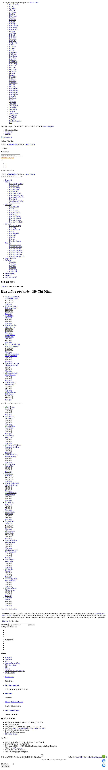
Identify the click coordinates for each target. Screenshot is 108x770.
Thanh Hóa (13, 107)
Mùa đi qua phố (10, 552)
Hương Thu (9, 466)
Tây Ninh (12, 102)
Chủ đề (7, 182)
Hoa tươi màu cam (15, 254)
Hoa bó (11, 208)
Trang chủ (8, 180)
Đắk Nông (12, 37)
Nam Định (12, 77)
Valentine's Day (14, 203)
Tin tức (7, 661)
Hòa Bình (12, 58)
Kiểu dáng (8, 205)
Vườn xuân (9, 561)
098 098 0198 (12, 174)
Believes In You (10, 456)
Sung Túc (8, 475)
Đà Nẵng (12, 8)
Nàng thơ (8, 571)
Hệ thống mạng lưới (12, 685)
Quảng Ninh (13, 94)
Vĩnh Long (13, 115)
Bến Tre (12, 22)
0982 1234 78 (30, 144)
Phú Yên (12, 86)
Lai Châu (12, 67)
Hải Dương (13, 52)
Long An (12, 75)
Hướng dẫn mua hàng (12, 663)
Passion (7, 599)
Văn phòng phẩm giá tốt (99, 757)
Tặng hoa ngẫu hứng (16, 201)
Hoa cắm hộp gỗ (14, 212)
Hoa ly (11, 231)
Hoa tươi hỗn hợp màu (16, 256)
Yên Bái (12, 119)
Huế (10, 123)
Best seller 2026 (10, 258)
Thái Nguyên (13, 105)
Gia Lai (11, 44)
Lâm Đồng (13, 69)
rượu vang (98, 613)
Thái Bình (12, 104)
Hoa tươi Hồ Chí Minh (82, 757)
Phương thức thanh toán (9, 627)
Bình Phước (13, 27)
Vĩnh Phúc (12, 117)
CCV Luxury (17, 748)
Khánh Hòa (13, 62)
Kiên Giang (13, 64)
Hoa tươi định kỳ (15, 216)
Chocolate (12, 262)
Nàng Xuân (9, 514)
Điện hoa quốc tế (10, 277)
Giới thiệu (8, 659)
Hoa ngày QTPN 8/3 (16, 184)
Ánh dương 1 (9, 384)
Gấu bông (12, 264)
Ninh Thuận (13, 83)
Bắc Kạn (12, 14)
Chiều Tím (8, 523)
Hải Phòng (12, 54)
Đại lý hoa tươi (10, 673)
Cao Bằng (12, 33)
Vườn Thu (8, 437)
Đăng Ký (31, 625)
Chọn (7, 766)
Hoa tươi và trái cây (15, 222)
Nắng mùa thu (10, 590)
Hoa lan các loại (14, 229)
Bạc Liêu (12, 18)
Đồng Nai (12, 41)
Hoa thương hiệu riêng (16, 197)
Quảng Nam (13, 90)
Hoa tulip (12, 235)
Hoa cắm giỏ (13, 210)
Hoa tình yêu (13, 191)
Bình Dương (13, 25)
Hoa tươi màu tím (15, 249)
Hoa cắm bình (14, 207)
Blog (6, 667)
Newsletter (4, 625)
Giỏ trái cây (13, 271)
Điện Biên (12, 39)
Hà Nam (12, 48)
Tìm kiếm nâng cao (7, 158)
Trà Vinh (12, 111)
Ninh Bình (12, 81)
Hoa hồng (12, 228)
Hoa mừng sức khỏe (16, 195)
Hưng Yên (12, 60)
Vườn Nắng (9, 428)
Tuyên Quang (13, 113)
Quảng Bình (13, 88)
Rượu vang (13, 270)
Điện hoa (4, 286)
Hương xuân (9, 533)
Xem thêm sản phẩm (9, 609)
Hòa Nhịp (8, 318)
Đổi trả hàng (9, 677)
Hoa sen (12, 237)
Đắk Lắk (12, 35)
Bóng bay (12, 266)
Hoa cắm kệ (13, 214)
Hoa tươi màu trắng (15, 250)
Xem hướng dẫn (48, 126)
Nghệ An (12, 79)
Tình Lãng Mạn (10, 308)
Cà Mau (12, 31)
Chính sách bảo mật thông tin (15, 671)
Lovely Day (9, 409)
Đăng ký (8, 134)
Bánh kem (12, 268)
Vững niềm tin (10, 495)
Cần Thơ (12, 10)
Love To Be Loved (11, 298)
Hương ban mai (10, 375)
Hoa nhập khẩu (10, 273)
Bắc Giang (12, 16)
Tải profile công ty (11, 734)
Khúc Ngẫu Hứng (11, 485)
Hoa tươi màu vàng (15, 247)
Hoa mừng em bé (15, 193)
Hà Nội (11, 6)
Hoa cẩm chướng (15, 241)
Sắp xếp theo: (5, 403)
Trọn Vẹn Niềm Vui (11, 346)
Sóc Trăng (12, 98)
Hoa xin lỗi (13, 199)
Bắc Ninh (12, 20)
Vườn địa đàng (10, 542)
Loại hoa (8, 224)
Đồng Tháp (13, 43)
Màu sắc (8, 243)
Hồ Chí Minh (33, 2)
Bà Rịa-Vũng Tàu (15, 121)
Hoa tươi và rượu (15, 220)
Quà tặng (8, 260)
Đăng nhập (8, 132)
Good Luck (9, 418)
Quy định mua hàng (12, 710)
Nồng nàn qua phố (11, 365)
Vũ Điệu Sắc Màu (11, 356)
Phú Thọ (12, 85)
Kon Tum (12, 65)
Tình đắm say (9, 394)
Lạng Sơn (12, 71)
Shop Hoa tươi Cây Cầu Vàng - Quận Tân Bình (29, 728)
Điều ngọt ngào (10, 580)
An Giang (12, 12)
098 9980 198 (12, 144)
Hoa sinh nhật (14, 186)
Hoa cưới (8, 275)
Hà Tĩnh (12, 50)
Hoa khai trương (14, 188)
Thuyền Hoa (9, 337)
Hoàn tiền (8, 693)
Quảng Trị (12, 96)
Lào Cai (12, 73)
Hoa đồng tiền (14, 233)
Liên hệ (7, 669)
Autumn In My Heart (12, 447)
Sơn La (11, 100)
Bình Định (12, 23)
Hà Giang (12, 46)
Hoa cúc (12, 239)
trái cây (8, 615)
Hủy (3, 766)
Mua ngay (8, 304)
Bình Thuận (13, 29)
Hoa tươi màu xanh (15, 252)
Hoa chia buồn (14, 189)
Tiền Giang (13, 109)
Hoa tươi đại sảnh (15, 218)
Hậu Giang (13, 56)
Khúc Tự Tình (10, 327)
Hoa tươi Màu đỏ (15, 245)
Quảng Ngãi (13, 92)
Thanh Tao (8, 504)
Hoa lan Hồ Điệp (15, 226)
